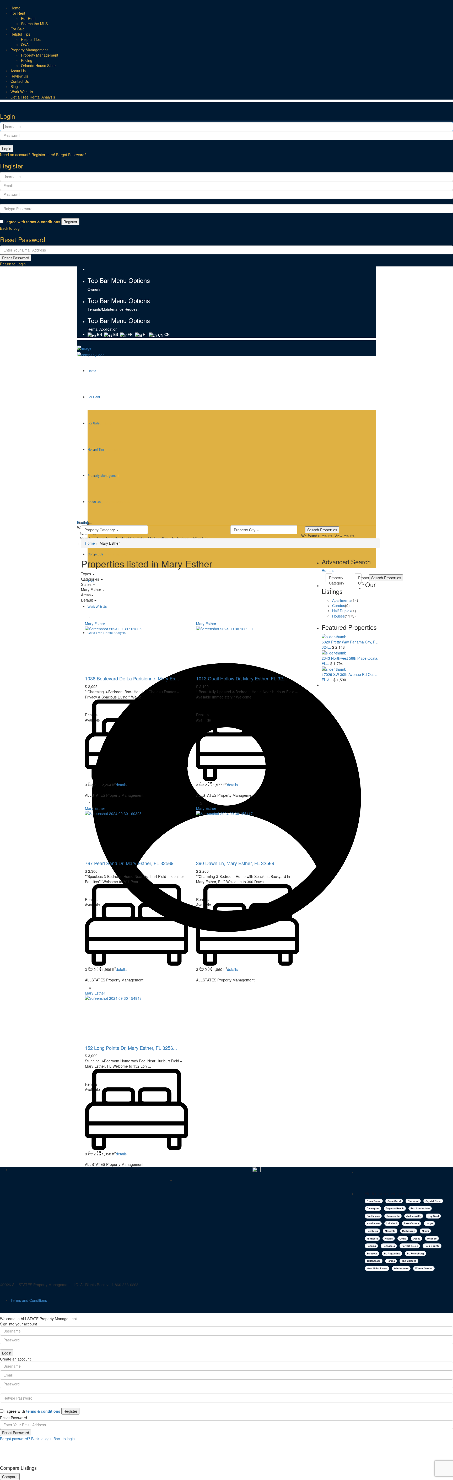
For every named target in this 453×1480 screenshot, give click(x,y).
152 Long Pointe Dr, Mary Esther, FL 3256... (131, 1047)
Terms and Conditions (28, 1300)
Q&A (25, 44)
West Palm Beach (377, 1268)
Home (15, 7)
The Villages (409, 1261)
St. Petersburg (415, 1253)
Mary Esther (95, 623)
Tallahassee (373, 1261)
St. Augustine (392, 1253)
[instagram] (97, 269)
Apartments (341, 600)
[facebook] (89, 269)
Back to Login (11, 228)
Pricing (26, 60)
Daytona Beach (395, 1208)
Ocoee (416, 1238)
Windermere (401, 1268)
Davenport (373, 1208)
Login (6, 148)
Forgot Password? (71, 154)
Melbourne (408, 1231)
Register (70, 221)
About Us (18, 70)
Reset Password (15, 257)
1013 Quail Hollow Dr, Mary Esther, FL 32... (241, 678)
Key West (433, 1216)
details (121, 784)
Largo (429, 1223)
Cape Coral (394, 1201)
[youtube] (92, 269)
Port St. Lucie (410, 1246)
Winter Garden (424, 1268)
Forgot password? (15, 1438)
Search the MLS (34, 23)
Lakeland (391, 1223)
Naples (389, 1238)
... (143, 697)
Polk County (432, 1246)
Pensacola (389, 1246)
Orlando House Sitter (38, 65)
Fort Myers (373, 1216)
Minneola (372, 1238)
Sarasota (372, 1253)
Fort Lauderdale (420, 1208)
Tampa (391, 1261)
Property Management (29, 49)
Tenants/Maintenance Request (113, 309)
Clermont (413, 1201)
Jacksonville (413, 1216)
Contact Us (19, 81)
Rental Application (102, 329)
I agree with (32, 221)
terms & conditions (43, 221)
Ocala (403, 1238)
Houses (338, 616)
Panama (371, 1246)
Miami (425, 1231)
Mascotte (390, 1231)
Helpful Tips (20, 34)
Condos (338, 605)
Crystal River (433, 1201)
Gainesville (393, 1216)
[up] (1, 1454)
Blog (14, 86)
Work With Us (21, 91)
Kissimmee (373, 1223)
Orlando (432, 1238)
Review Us (19, 76)
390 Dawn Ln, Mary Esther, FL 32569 (235, 863)
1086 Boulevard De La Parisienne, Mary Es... (132, 678)
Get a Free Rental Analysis (32, 97)
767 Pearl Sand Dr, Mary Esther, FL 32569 (129, 863)
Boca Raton (374, 1201)
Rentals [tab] (328, 570)
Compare (10, 1476)
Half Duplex (341, 610)
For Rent (17, 13)
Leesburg (372, 1231)
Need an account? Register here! (27, 154)
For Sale (17, 28)
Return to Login (13, 263)
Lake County (411, 1223)
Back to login (41, 1438)
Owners (94, 289)
